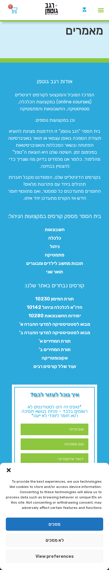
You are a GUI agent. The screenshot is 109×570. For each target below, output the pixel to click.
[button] (9, 470)
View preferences (54, 556)
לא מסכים (55, 540)
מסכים (54, 524)
